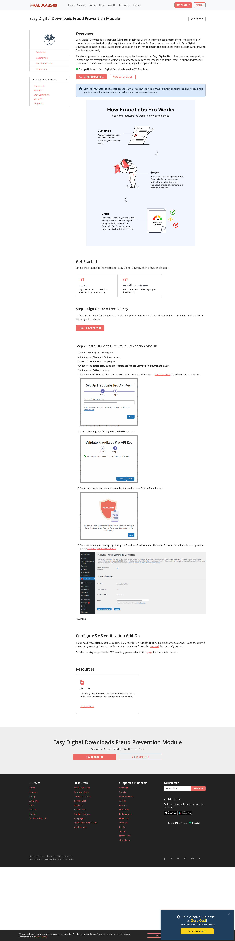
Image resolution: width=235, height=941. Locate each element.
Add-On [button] (112, 5)
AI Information (80, 827)
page (149, 652)
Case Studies (80, 809)
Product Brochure (82, 814)
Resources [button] (124, 5)
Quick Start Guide (82, 787)
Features (33, 792)
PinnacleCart (124, 835)
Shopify (38, 90)
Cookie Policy (41, 936)
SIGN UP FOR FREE (89, 328)
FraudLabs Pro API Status (85, 822)
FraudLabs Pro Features (105, 88)
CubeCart (123, 822)
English (197, 18)
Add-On (32, 809)
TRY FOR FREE (183, 5)
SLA (59, 859)
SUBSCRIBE (198, 788)
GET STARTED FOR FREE (91, 76)
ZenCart (122, 831)
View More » (124, 840)
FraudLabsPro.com (48, 856)
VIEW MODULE (140, 757)
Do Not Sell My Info (38, 818)
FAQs (31, 805)
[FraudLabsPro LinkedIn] (199, 858)
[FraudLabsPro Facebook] (164, 858)
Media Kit (78, 805)
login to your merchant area (101, 548)
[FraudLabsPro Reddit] (178, 858)
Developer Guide (81, 792)
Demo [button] (102, 5)
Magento (38, 103)
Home (71, 5)
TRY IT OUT (93, 757)
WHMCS (38, 99)
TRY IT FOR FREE (197, 931)
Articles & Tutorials (82, 796)
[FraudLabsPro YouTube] (192, 858)
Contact (137, 5)
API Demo (33, 801)
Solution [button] (81, 5)
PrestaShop (124, 809)
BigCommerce (125, 814)
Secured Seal (80, 801)
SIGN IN (199, 5)
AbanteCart (124, 818)
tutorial (154, 646)
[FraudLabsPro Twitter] (171, 858)
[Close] (229, 914)
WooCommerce (42, 94)
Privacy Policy (50, 859)
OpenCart (39, 86)
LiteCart (122, 827)
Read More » (87, 706)
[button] (49, 79)
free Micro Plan (162, 374)
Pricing (92, 5)
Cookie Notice (68, 859)
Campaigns (79, 818)
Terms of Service (36, 859)
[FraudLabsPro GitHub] (185, 858)
